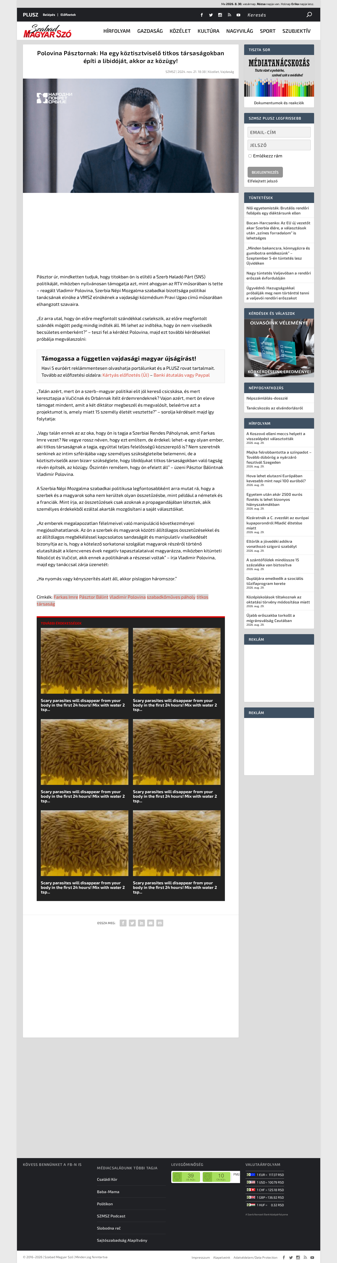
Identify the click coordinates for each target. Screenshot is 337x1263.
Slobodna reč (109, 1228)
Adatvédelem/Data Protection (255, 1257)
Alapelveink (221, 1257)
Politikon (105, 1203)
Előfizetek (68, 14)
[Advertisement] (131, 234)
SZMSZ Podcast (111, 1216)
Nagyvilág (239, 31)
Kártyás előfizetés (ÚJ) (125, 375)
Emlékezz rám (267, 155)
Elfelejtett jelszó (263, 180)
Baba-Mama (108, 1191)
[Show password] (303, 145)
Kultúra (208, 31)
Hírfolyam (116, 31)
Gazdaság (150, 31)
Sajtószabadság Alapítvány (122, 1240)
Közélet (180, 31)
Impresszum (201, 1257)
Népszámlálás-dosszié (267, 398)
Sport (268, 31)
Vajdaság (227, 72)
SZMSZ (171, 72)
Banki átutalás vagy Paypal (182, 375)
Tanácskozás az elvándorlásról (274, 407)
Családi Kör (107, 1179)
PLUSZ (30, 14)
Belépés (49, 14)
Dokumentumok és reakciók (279, 102)
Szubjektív (296, 31)
